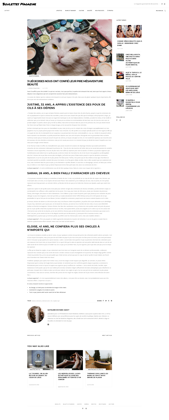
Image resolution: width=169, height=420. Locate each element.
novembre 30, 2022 (34, 384)
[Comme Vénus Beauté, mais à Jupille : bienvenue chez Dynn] (129, 31)
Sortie (79, 404)
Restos (93, 404)
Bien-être (32, 369)
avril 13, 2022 (90, 384)
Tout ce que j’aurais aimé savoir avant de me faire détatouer (47, 292)
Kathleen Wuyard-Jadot (34, 88)
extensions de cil (46, 300)
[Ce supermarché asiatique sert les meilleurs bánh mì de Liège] (120, 89)
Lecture (111, 404)
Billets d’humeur (68, 404)
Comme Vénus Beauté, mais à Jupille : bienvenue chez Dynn (129, 43)
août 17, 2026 (120, 48)
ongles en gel (56, 300)
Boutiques (102, 404)
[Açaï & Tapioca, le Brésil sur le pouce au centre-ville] (120, 75)
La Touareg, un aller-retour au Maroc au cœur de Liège (38, 375)
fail (51, 300)
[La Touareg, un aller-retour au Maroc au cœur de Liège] (40, 360)
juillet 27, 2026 (129, 94)
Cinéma (86, 404)
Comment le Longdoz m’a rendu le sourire (41, 290)
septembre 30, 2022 (63, 386)
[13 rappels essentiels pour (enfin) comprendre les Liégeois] (120, 103)
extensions (38, 300)
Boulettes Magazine (19, 4)
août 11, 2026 (128, 67)
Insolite (96, 369)
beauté (34, 300)
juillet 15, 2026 (129, 110)
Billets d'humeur (34, 76)
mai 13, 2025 (45, 88)
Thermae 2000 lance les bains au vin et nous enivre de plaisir (97, 375)
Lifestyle (37, 369)
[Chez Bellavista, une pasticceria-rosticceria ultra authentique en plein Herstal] (120, 57)
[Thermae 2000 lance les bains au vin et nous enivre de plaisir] (99, 360)
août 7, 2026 (128, 81)
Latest (7, 10)
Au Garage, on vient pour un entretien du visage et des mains (47, 287)
